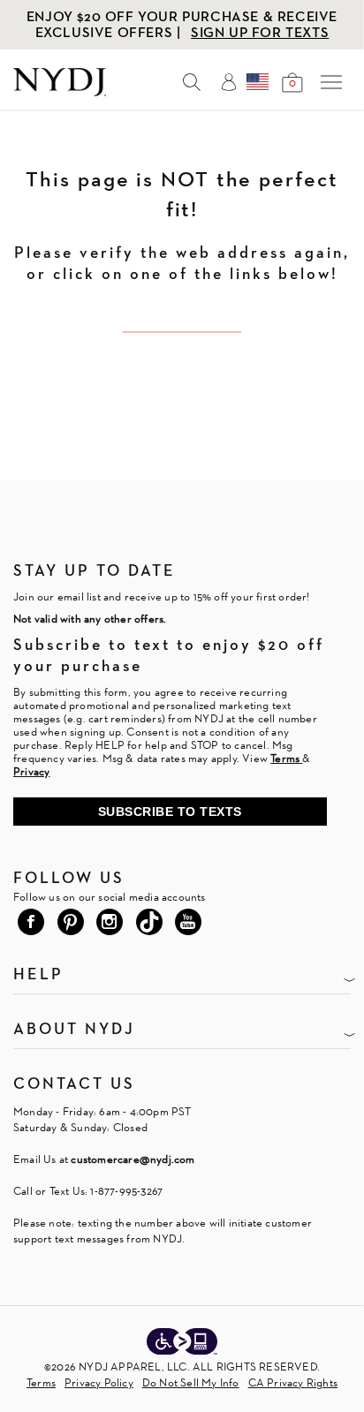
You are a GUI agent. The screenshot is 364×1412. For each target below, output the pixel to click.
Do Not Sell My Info (190, 1382)
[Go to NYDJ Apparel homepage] (59, 91)
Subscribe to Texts (170, 811)
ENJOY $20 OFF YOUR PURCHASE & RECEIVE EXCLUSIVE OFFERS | (182, 24)
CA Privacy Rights (292, 1382)
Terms (41, 1382)
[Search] (191, 82)
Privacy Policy (98, 1382)
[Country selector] (257, 82)
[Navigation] (331, 82)
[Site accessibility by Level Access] (182, 1343)
